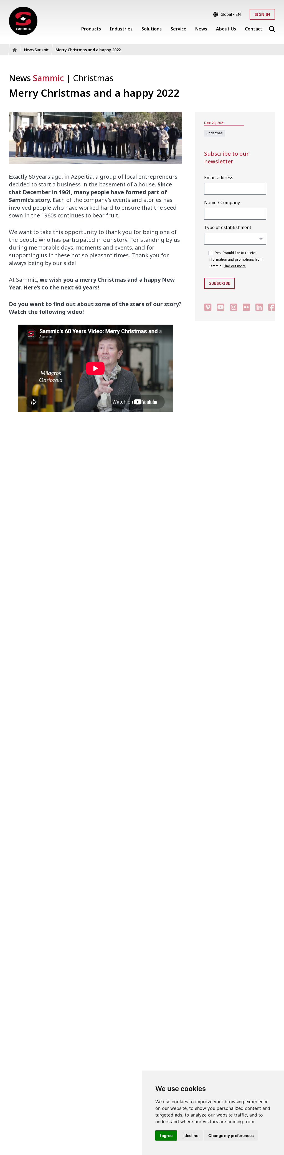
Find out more (235, 266)
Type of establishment (227, 227)
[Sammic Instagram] (233, 307)
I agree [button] (166, 1135)
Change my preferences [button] (231, 1135)
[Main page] (23, 21)
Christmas (93, 78)
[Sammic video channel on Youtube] (220, 307)
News (36, 78)
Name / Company (222, 202)
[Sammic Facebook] (271, 307)
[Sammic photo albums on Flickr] (246, 307)
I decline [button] (190, 1135)
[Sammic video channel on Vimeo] (207, 307)
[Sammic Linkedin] (259, 307)
